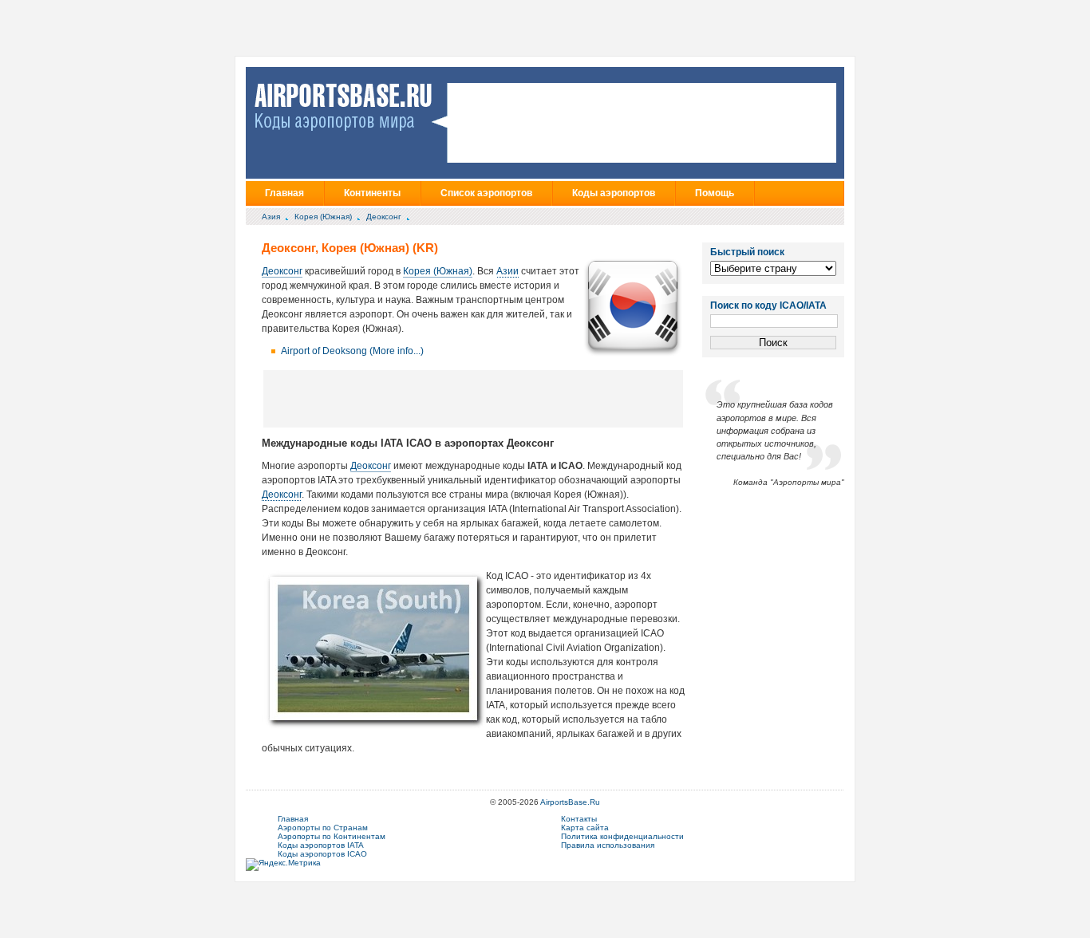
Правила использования (607, 845)
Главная (284, 193)
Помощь (714, 193)
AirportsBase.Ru (570, 802)
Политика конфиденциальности (622, 836)
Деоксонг (383, 216)
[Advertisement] (473, 398)
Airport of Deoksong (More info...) (352, 351)
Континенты (372, 193)
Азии (507, 271)
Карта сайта (585, 827)
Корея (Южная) (323, 216)
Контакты (579, 818)
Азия (271, 216)
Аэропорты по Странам (323, 827)
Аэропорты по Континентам (331, 836)
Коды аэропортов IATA (321, 845)
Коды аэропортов (613, 193)
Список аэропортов (486, 193)
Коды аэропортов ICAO (322, 853)
